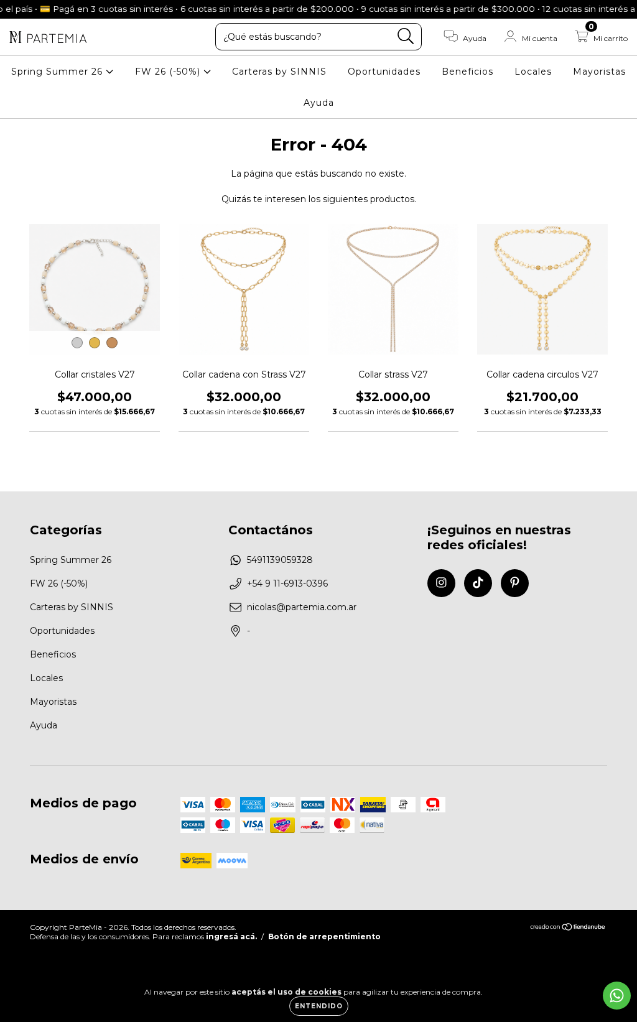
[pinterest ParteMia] (515, 583)
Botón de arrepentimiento (324, 936)
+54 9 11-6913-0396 (287, 583)
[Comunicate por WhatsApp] (617, 996)
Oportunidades (384, 71)
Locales (533, 71)
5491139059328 (280, 559)
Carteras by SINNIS (279, 71)
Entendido (319, 1006)
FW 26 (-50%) (169, 71)
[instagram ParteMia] (441, 583)
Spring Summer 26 (58, 71)
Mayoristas (599, 71)
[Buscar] (406, 36)
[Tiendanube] (568, 928)
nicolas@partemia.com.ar (301, 607)
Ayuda (319, 102)
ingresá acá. (231, 936)
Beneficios (467, 71)
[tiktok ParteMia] (478, 583)
